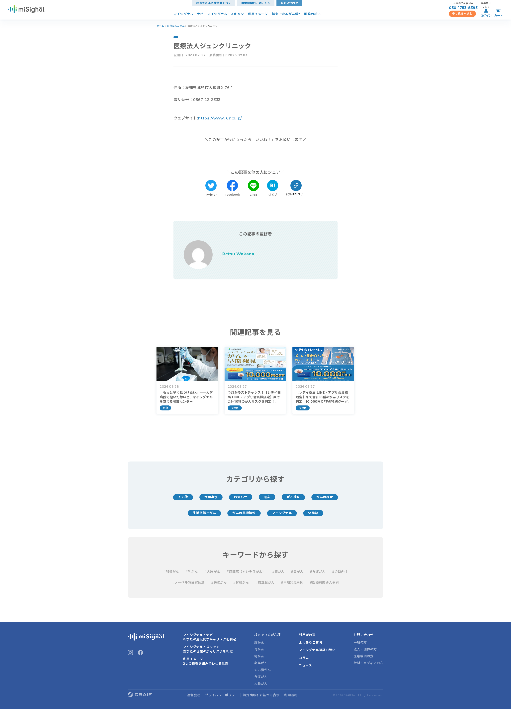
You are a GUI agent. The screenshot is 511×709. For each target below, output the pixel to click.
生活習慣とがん (204, 513)
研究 (267, 497)
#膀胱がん (219, 582)
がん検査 (293, 497)
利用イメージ (258, 14)
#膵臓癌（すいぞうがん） (246, 572)
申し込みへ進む (462, 13)
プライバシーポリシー (221, 695)
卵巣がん (261, 663)
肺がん (259, 642)
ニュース (305, 665)
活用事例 (211, 497)
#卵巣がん (171, 572)
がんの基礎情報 (244, 513)
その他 (183, 497)
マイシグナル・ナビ (188, 14)
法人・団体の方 (365, 649)
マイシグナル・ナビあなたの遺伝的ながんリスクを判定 (209, 637)
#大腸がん (212, 572)
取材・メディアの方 (368, 663)
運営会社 (193, 695)
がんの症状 (324, 497)
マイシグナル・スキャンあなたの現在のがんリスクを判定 (208, 649)
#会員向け (340, 572)
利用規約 (291, 695)
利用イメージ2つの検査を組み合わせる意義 (205, 661)
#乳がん (191, 572)
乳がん (259, 656)
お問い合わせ (289, 3)
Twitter (211, 194)
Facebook (232, 194)
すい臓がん (262, 670)
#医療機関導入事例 (324, 582)
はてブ (272, 194)
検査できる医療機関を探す (213, 3)
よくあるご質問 (310, 642)
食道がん (261, 677)
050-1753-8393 (463, 8)
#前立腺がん (264, 582)
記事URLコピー (296, 194)
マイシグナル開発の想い (317, 650)
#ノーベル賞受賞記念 (188, 582)
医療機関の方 (363, 656)
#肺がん (278, 572)
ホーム (160, 25)
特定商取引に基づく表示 (261, 695)
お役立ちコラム (176, 25)
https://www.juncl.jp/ (220, 118)
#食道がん (318, 572)
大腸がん (261, 683)
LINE (253, 194)
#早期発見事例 (292, 582)
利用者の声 (307, 635)
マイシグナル (282, 513)
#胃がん (297, 572)
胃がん (259, 649)
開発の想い (312, 14)
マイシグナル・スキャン (225, 14)
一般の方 (360, 642)
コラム (304, 658)
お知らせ (240, 497)
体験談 (313, 513)
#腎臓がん (241, 582)
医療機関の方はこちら (255, 3)
